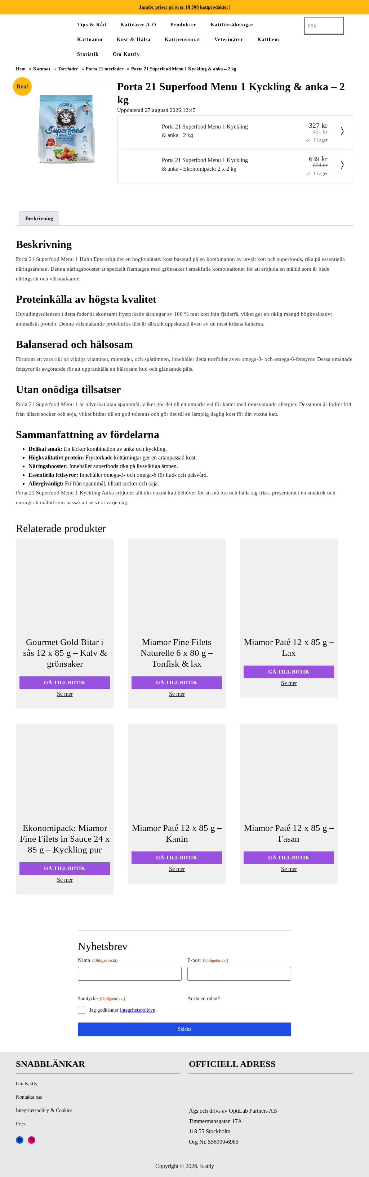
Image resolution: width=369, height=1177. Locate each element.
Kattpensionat (182, 39)
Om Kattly (126, 54)
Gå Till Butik (64, 682)
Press (21, 1123)
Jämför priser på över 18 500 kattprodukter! (184, 7)
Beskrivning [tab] (39, 218)
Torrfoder (68, 68)
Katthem (268, 39)
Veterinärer (228, 39)
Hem (21, 68)
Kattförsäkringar (232, 24)
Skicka (184, 1029)
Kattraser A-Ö (138, 24)
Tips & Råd (91, 24)
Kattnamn (90, 39)
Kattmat (41, 68)
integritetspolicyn (137, 1010)
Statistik (88, 54)
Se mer (65, 694)
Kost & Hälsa (134, 39)
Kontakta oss (29, 1097)
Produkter (183, 24)
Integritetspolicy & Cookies (44, 1110)
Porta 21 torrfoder (105, 68)
